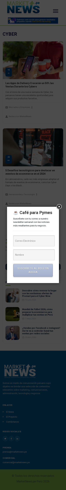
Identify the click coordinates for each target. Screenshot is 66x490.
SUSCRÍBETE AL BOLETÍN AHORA (33, 270)
